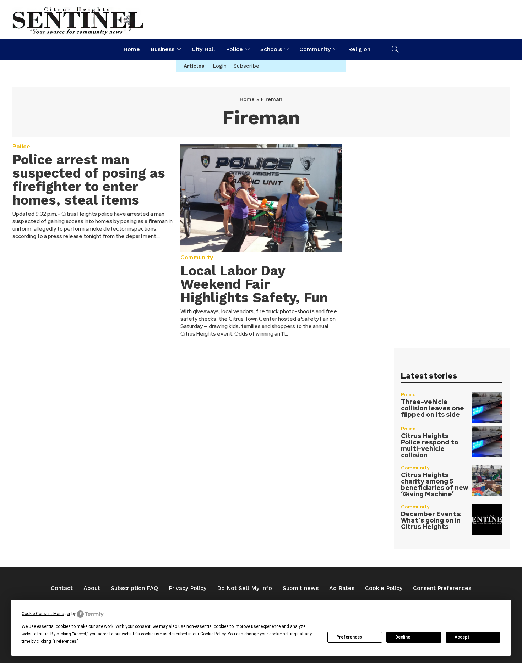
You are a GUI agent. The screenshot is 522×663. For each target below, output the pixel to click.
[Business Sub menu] (179, 49)
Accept (462, 637)
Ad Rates (341, 588)
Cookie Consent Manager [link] (46, 613)
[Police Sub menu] (247, 49)
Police (234, 49)
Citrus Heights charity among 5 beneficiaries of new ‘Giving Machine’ (434, 484)
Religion (359, 49)
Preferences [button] (65, 641)
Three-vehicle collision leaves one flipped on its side (432, 408)
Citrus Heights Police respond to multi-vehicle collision (429, 445)
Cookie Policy (383, 588)
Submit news (301, 588)
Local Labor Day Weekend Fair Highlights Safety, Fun (254, 284)
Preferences (349, 637)
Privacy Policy (187, 588)
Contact (62, 588)
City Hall (203, 49)
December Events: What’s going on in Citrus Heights (431, 520)
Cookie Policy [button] (212, 633)
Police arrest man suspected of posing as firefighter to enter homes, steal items (88, 180)
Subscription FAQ (134, 588)
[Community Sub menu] (335, 49)
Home (131, 49)
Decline (402, 637)
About (91, 588)
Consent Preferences (442, 588)
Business (162, 49)
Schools (271, 49)
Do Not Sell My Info (244, 588)
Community (315, 49)
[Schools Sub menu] (286, 49)
